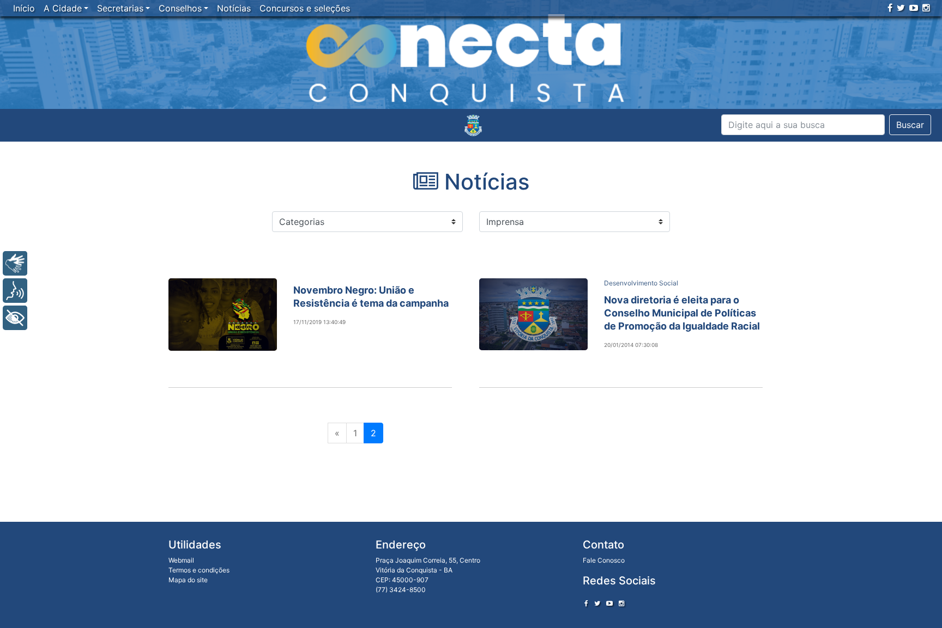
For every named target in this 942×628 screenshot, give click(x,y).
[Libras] (15, 263)
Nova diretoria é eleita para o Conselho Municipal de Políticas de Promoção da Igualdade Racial (682, 313)
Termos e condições (199, 570)
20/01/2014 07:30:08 (631, 345)
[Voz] (15, 290)
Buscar (910, 124)
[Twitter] (901, 7)
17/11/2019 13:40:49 (319, 322)
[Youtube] (913, 7)
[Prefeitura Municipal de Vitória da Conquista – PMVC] (473, 125)
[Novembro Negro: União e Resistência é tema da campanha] (222, 314)
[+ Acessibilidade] (15, 318)
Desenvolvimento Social (641, 283)
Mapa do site (188, 580)
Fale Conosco (604, 560)
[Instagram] (926, 7)
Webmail (181, 560)
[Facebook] (889, 7)
